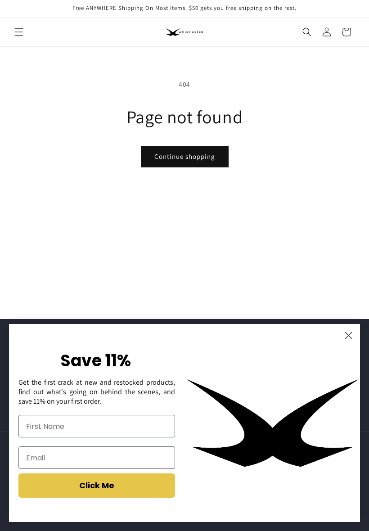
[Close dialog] (348, 335)
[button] (19, 32)
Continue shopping (184, 156)
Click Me (96, 485)
